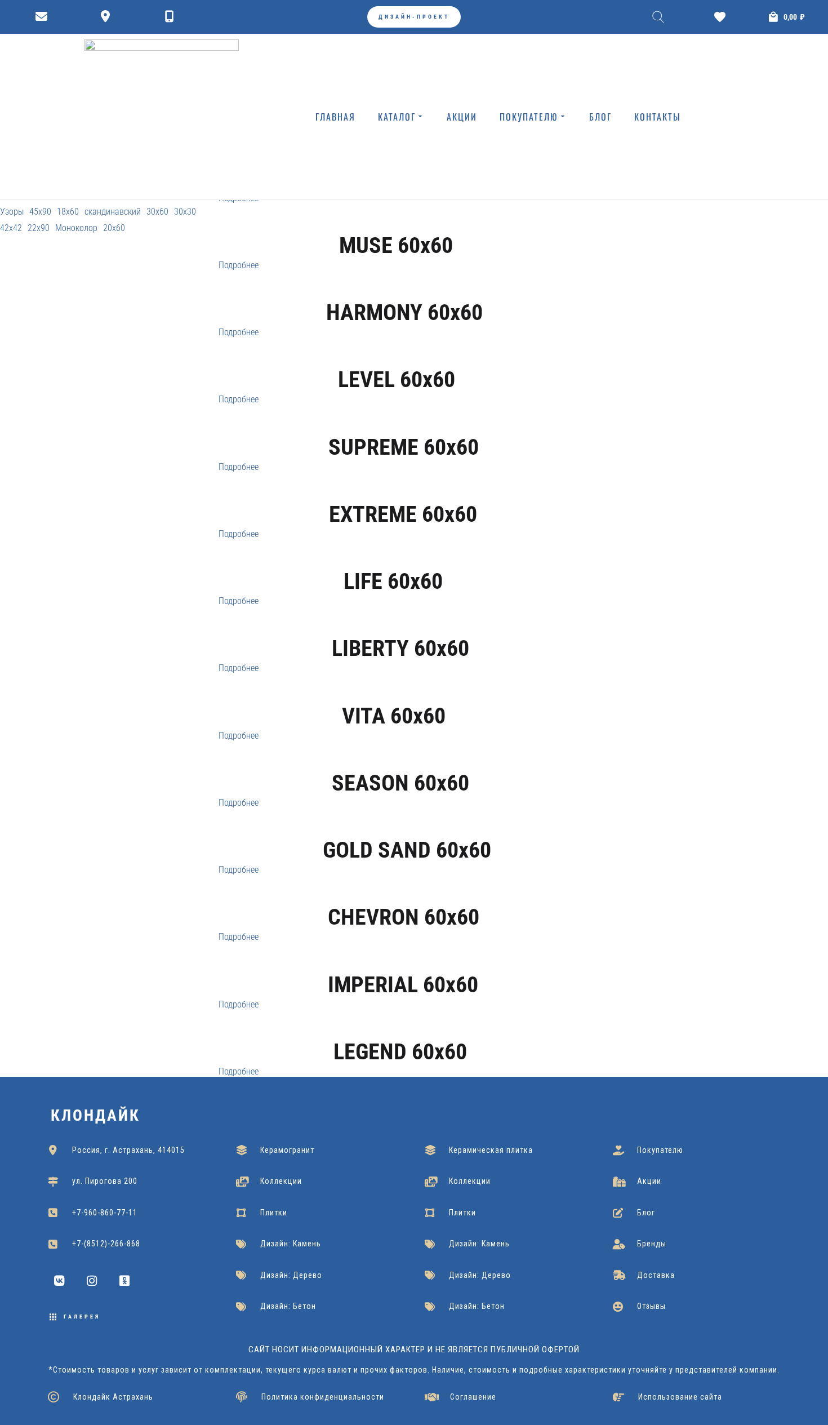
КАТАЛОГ (397, 116)
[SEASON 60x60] (400, 763)
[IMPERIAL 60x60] (403, 964)
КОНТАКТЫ (657, 116)
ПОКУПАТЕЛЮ (529, 116)
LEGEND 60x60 (400, 1051)
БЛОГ (600, 116)
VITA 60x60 (394, 716)
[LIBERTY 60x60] (400, 628)
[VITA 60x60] (394, 696)
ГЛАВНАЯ (335, 116)
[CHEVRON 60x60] (403, 897)
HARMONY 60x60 (404, 312)
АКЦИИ (462, 116)
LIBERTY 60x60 (400, 648)
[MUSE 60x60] (396, 226)
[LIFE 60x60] (393, 561)
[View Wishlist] (723, 17)
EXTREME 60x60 (403, 514)
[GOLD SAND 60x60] (407, 830)
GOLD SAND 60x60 (407, 850)
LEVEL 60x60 (396, 379)
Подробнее (239, 265)
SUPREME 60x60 (403, 447)
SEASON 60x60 (400, 783)
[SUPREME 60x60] (403, 427)
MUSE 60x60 (396, 245)
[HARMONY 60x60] (404, 293)
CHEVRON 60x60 (403, 917)
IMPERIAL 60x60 (403, 984)
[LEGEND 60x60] (400, 1032)
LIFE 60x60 (393, 581)
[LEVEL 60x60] (396, 360)
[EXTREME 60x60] (403, 494)
